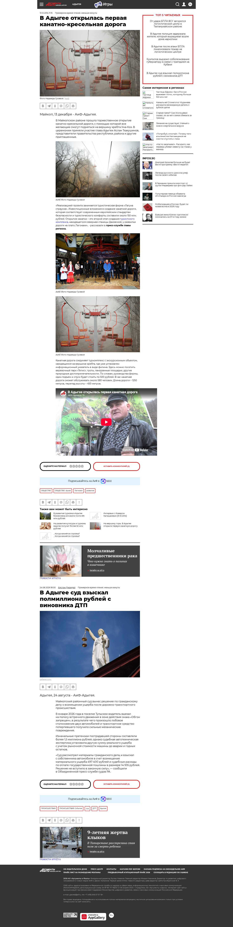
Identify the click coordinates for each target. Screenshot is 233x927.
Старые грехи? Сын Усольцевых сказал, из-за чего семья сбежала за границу (174, 115)
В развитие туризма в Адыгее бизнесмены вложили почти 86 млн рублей (68, 516)
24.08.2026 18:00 (48, 587)
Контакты (111, 869)
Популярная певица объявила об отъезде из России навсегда (170, 195)
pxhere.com (45, 679)
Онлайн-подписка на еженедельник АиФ (164, 869)
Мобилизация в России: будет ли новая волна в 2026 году (171, 205)
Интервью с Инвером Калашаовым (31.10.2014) (115, 514)
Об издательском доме (75, 869)
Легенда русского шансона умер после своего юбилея (171, 174)
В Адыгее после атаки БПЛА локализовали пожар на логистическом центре (167, 49)
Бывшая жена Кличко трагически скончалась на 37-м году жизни (171, 216)
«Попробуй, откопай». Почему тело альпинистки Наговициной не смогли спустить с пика (173, 136)
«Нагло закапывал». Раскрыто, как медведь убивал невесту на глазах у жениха (174, 147)
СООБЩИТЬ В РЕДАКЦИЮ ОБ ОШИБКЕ (171, 872)
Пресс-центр (97, 869)
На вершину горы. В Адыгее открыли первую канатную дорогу (121, 524)
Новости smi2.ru (50, 578)
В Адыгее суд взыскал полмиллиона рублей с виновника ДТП (168, 74)
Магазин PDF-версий (130, 869)
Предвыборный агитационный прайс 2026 (129, 872)
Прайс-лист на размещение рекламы (81, 872)
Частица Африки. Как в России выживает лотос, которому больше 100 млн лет (173, 94)
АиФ (67, 98)
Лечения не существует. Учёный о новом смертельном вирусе (172, 124)
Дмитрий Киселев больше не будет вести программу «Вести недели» (172, 163)
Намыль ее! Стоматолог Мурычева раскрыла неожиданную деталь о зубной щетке (173, 105)
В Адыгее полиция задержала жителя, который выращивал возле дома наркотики (168, 37)
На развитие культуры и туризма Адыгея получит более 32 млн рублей (69, 526)
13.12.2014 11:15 (46, 13)
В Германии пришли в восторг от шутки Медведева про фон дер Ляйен (173, 184)
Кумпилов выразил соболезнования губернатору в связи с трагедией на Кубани (168, 62)
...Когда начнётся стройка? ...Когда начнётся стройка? (66, 534)
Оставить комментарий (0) (117, 466)
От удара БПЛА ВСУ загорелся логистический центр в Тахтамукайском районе (168, 24)
